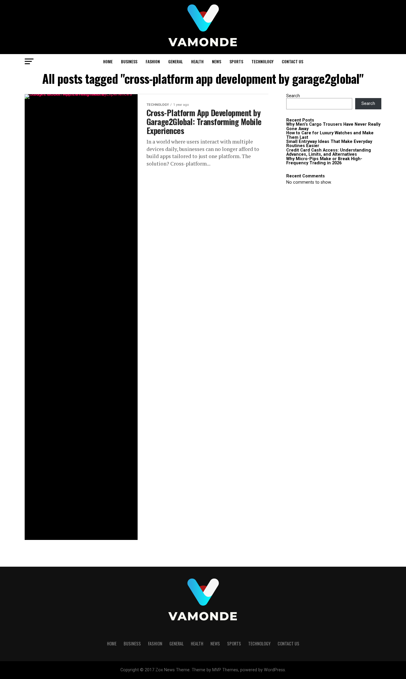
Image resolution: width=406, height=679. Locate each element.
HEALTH (197, 61)
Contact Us (292, 61)
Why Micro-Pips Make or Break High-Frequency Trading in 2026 (324, 161)
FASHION (153, 61)
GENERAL (175, 61)
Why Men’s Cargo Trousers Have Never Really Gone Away (333, 126)
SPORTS (236, 61)
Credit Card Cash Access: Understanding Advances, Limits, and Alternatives (328, 152)
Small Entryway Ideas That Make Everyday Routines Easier (329, 143)
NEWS (216, 61)
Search (293, 95)
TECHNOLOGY (262, 61)
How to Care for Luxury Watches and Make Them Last (330, 135)
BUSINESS (129, 61)
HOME (108, 61)
